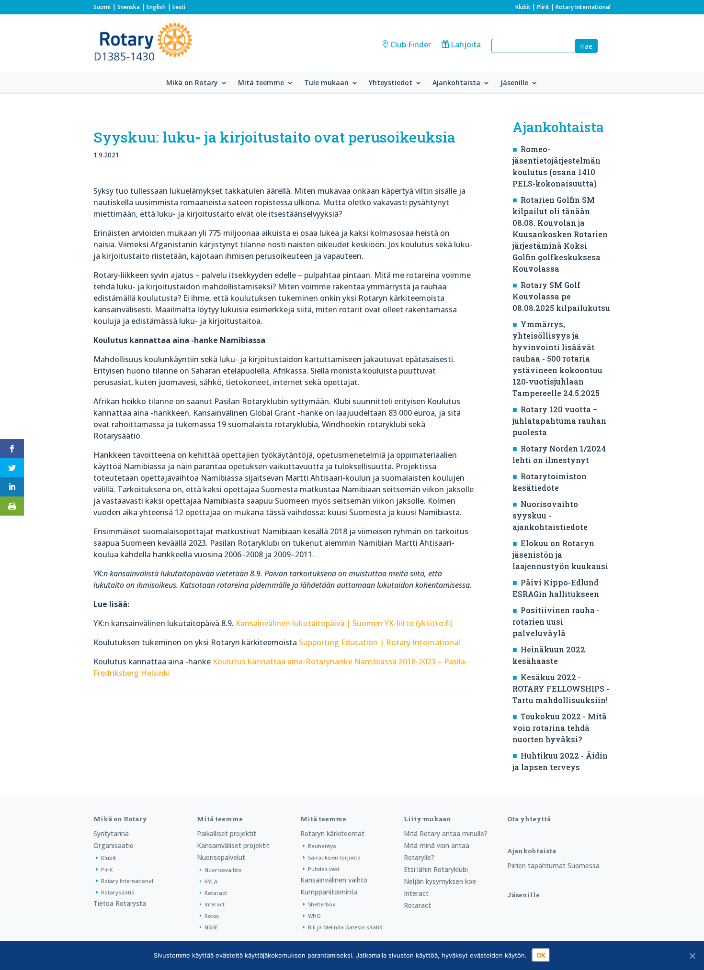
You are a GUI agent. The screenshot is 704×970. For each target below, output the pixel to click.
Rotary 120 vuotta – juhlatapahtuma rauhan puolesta (559, 420)
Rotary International (583, 7)
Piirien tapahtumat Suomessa (553, 865)
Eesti (178, 7)
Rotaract (215, 892)
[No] (692, 955)
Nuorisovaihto (222, 869)
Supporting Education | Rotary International (379, 642)
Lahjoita (466, 44)
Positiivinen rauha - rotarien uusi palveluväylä (556, 621)
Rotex (211, 915)
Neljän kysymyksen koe (440, 881)
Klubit (523, 7)
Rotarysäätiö (118, 892)
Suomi (102, 7)
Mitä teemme (261, 83)
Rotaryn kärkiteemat (332, 833)
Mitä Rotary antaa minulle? (446, 833)
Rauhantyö (322, 845)
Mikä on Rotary (192, 83)
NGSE (211, 927)
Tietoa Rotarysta (119, 903)
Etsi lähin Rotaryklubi (436, 869)
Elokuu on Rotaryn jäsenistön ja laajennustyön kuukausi (560, 554)
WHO (314, 915)
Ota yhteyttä (529, 819)
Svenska (128, 7)
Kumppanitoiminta (329, 891)
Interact (214, 904)
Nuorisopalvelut (221, 857)
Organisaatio (113, 845)
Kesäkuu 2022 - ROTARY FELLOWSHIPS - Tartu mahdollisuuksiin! (560, 688)
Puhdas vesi (323, 868)
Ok (540, 955)
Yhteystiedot (390, 83)
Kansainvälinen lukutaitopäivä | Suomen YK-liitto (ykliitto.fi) (344, 623)
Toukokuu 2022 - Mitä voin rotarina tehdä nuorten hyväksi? (559, 727)
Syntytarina (111, 833)
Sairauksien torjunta (334, 857)
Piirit (543, 7)
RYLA (210, 881)
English (156, 7)
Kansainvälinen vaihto (333, 879)
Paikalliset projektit (226, 833)
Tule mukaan (326, 83)
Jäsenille (514, 83)
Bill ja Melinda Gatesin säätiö (345, 927)
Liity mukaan (427, 819)
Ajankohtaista (456, 83)
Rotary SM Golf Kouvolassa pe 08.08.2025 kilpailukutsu (561, 296)
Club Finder (410, 44)
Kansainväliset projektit (233, 845)
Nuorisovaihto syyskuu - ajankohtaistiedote (550, 515)
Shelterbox (321, 904)
